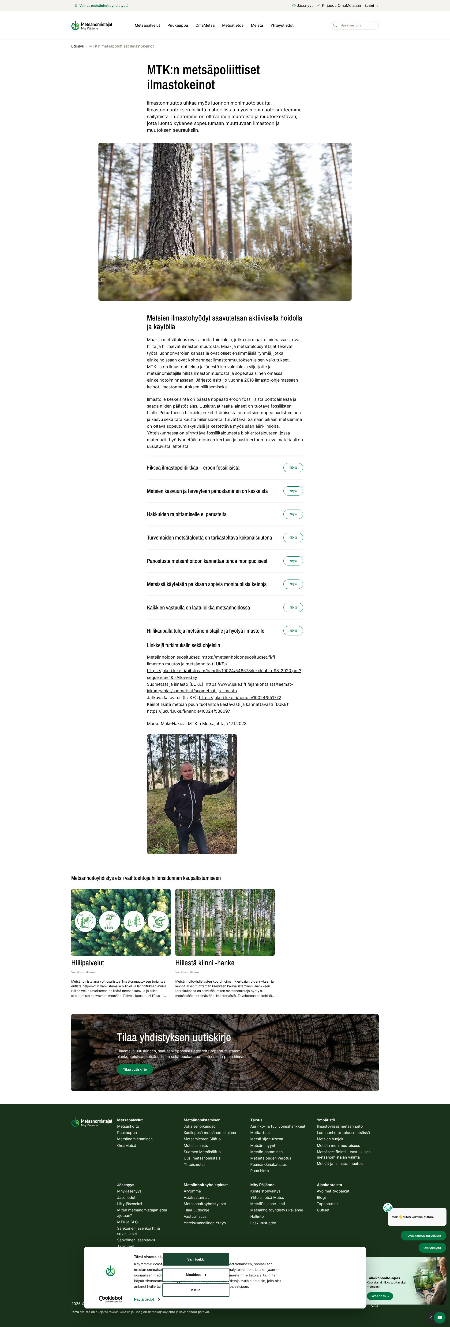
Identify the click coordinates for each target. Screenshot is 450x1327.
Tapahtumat (327, 1203)
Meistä (257, 25)
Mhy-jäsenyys (129, 1191)
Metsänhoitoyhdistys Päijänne (276, 1210)
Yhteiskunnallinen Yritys (205, 1223)
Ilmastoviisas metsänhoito (340, 1126)
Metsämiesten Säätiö (202, 1139)
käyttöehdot (188, 1312)
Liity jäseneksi (129, 1203)
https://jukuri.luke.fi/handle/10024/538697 (188, 711)
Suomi (369, 5)
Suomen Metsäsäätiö (202, 1151)
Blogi (321, 1197)
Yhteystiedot (282, 25)
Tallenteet (126, 1246)
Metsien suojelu (330, 1139)
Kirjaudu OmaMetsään (341, 5)
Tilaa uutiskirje (196, 1210)
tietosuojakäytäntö (161, 1312)
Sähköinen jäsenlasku (136, 1240)
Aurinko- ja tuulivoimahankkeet (277, 1126)
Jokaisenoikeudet (199, 1126)
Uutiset (323, 1210)
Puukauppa (178, 25)
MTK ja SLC (127, 1222)
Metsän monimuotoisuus (338, 1145)
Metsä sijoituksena (266, 1139)
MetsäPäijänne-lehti (267, 1203)
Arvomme (192, 1191)
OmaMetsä (205, 25)
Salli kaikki (196, 1259)
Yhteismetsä (195, 1164)
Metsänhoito (128, 1126)
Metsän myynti (263, 1145)
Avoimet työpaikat (333, 1191)
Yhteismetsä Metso (267, 1197)
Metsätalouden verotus (270, 1158)
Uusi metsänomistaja (202, 1158)
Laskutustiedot (263, 1223)
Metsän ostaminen (266, 1151)
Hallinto (257, 1216)
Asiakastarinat (196, 1197)
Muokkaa (193, 1274)
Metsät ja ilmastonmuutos (340, 1163)
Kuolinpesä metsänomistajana (210, 1132)
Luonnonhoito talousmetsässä (343, 1132)
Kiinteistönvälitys (265, 1191)
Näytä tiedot (144, 1299)
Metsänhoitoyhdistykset (205, 1203)
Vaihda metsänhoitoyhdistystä (103, 5)
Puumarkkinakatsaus (268, 1164)
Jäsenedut (126, 1197)
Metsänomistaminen (135, 1139)
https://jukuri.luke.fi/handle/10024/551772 (240, 697)
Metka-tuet (260, 1132)
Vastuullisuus (195, 1216)
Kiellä (195, 1290)
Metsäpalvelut (147, 25)
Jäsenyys (305, 5)
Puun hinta (259, 1170)
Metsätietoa (233, 25)
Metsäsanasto (196, 1145)
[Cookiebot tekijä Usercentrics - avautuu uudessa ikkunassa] (110, 1299)
